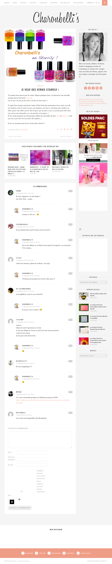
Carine (18, 191)
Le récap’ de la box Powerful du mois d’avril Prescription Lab (98, 340)
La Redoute (100, 101)
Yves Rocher (95, 99)
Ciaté (58, 116)
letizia (18, 258)
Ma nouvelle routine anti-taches (98, 295)
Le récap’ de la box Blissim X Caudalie (98, 317)
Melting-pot (65, 3)
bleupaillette (21, 361)
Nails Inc (65, 116)
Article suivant (66, 136)
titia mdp (20, 320)
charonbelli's (27, 209)
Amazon (98, 103)
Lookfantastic (91, 101)
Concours (43, 3)
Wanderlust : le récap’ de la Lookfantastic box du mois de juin (39, 169)
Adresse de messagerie (11, 458)
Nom (10, 452)
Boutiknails (21, 413)
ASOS (81, 103)
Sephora (88, 99)
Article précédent (15, 136)
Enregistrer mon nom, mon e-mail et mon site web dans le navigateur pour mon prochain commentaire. (41, 481)
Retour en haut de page (97, 561)
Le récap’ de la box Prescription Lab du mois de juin (98, 307)
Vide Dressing (78, 3)
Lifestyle (33, 3)
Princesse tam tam (89, 103)
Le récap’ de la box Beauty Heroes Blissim (97, 328)
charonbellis (24, 130)
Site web (10, 465)
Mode (15, 3)
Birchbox (82, 99)
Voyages (23, 3)
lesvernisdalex (22, 224)
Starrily (29, 98)
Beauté (7, 3)
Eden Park (89, 105)
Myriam (18, 392)
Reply (70, 190)
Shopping (53, 3)
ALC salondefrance (23, 289)
